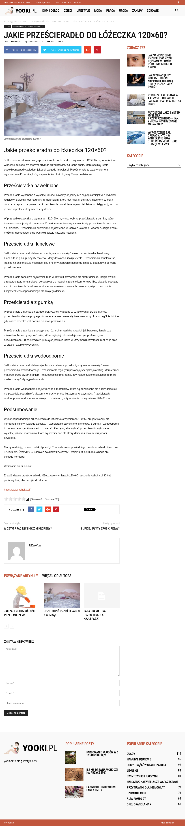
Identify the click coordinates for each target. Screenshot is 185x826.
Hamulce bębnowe (139, 759)
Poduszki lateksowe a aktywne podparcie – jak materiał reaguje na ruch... (164, 100)
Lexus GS (133, 770)
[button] (176, 10)
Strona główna (43, 2)
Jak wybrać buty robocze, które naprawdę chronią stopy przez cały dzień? (160, 81)
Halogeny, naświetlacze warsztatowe (152, 782)
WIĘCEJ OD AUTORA (56, 576)
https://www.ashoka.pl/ (17, 489)
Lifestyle (83, 10)
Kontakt (77, 2)
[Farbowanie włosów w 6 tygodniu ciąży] (70, 757)
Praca (110, 10)
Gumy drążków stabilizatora (146, 765)
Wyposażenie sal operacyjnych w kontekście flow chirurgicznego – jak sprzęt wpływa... (162, 138)
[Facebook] (178, 2)
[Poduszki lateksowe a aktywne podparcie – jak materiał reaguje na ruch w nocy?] (136, 100)
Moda (98, 10)
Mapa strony (167, 822)
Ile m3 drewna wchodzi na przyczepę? (102, 771)
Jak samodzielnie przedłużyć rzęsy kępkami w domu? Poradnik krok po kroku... (160, 61)
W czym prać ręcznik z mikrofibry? (28, 528)
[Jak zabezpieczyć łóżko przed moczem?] (22, 595)
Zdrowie (153, 10)
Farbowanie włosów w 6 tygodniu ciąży (102, 754)
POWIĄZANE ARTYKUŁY (21, 576)
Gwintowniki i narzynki (142, 776)
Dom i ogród (50, 10)
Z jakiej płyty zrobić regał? (100, 528)
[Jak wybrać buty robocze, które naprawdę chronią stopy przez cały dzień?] (136, 80)
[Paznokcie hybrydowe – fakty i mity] (74, 792)
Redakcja (15, 41)
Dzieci (68, 10)
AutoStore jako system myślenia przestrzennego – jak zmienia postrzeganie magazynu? (164, 118)
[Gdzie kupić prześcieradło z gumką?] (62, 595)
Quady (131, 754)
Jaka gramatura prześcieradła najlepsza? (95, 614)
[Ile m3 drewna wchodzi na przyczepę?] (74, 774)
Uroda (123, 10)
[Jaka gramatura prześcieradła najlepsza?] (102, 595)
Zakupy (137, 10)
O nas (56, 2)
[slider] (15, 499)
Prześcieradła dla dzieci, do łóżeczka (28, 26)
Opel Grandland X (139, 804)
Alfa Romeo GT (136, 798)
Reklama (66, 2)
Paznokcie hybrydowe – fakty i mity (102, 788)
